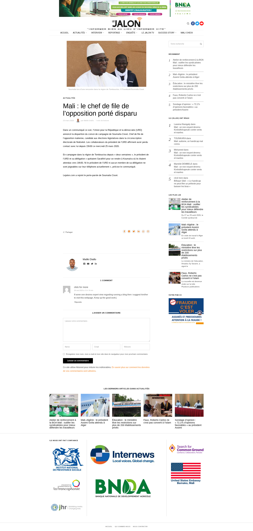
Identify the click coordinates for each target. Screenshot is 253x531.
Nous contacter (140, 527)
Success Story (166, 32)
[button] (200, 44)
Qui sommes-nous (122, 527)
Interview (96, 32)
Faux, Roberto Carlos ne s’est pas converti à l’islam (187, 96)
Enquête (130, 32)
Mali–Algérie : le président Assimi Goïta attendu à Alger (186, 75)
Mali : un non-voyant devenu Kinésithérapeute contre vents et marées (188, 130)
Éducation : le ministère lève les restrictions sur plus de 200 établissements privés (188, 86)
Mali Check (187, 32)
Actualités (79, 32)
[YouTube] (202, 23)
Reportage (114, 32)
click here (178, 178)
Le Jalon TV (148, 32)
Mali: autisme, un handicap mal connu (188, 142)
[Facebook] (193, 23)
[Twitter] (197, 23)
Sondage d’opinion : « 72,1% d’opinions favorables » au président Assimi (186, 107)
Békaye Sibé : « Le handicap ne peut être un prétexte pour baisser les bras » (187, 183)
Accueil (64, 32)
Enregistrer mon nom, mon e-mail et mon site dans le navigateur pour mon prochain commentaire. (107, 354)
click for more (81, 287)
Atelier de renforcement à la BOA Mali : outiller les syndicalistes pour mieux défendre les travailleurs (188, 64)
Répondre (78, 302)
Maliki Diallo (89, 259)
